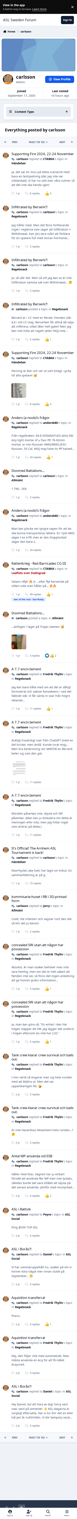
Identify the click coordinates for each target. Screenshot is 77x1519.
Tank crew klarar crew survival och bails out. (42, 1057)
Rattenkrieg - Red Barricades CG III (38, 563)
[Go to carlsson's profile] (6, 155)
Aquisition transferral (28, 1297)
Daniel (47, 1254)
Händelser (18, 163)
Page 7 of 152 (37, 142)
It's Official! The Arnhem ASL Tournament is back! (33, 850)
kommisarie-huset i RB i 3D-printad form (39, 898)
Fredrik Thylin (53, 674)
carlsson (22, 159)
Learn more (8, 7)
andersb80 (50, 423)
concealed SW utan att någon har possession (37, 947)
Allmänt (17, 480)
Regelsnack (19, 216)
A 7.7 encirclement (26, 669)
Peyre (47, 1214)
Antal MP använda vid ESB (31, 1156)
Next (62, 142)
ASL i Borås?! (21, 1249)
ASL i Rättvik (21, 1209)
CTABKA (48, 159)
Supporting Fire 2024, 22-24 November (42, 153)
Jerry (46, 906)
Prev (14, 142)
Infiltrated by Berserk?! (29, 207)
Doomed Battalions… (28, 470)
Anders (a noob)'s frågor (30, 417)
